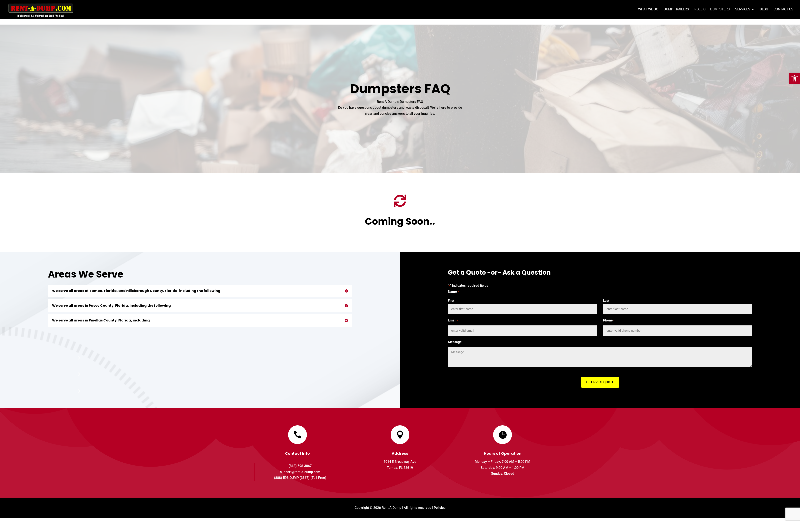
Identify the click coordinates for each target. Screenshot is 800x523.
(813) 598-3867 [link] (300, 466)
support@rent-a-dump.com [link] (300, 472)
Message (455, 342)
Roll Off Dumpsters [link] (712, 9)
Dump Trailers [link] (676, 9)
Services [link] (742, 9)
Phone (609, 320)
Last (606, 301)
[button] (600, 382)
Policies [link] (439, 508)
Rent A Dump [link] (386, 102)
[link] (794, 78)
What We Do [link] (648, 9)
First (451, 301)
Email (453, 320)
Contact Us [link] (783, 9)
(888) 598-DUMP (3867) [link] (292, 478)
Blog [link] (764, 9)
